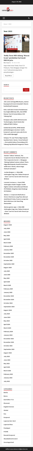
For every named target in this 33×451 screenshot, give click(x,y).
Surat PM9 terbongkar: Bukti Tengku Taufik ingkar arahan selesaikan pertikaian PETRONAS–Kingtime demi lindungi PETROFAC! (16, 186)
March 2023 (7, 371)
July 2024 (7, 314)
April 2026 (7, 239)
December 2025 (9, 253)
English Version (9, 407)
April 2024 (7, 324)
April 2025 (7, 282)
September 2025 (9, 264)
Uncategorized (9, 442)
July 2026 (7, 228)
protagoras (8, 62)
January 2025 (8, 292)
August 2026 (8, 225)
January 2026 (8, 250)
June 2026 (7, 232)
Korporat (7, 417)
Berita (6, 392)
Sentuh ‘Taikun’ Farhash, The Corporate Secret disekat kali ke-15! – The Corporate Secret (16, 158)
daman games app (10, 207)
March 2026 (7, 243)
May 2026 (7, 235)
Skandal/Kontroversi (12, 49)
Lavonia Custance (10, 182)
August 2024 (8, 310)
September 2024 (9, 307)
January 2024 (8, 335)
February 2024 (8, 331)
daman (6, 195)
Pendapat (7, 428)
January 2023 (8, 378)
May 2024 (7, 321)
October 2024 (8, 303)
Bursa (6, 396)
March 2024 (7, 328)
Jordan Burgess (9, 172)
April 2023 (7, 367)
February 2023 (8, 374)
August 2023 (8, 353)
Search (6, 85)
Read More (8, 75)
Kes (5, 414)
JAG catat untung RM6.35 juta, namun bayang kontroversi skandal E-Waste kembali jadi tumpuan (16, 104)
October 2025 (8, 260)
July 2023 (7, 356)
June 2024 (7, 317)
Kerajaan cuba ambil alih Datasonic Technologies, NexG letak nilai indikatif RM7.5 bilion (15, 122)
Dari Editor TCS (9, 399)
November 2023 (9, 342)
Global (6, 410)
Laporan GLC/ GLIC (10, 421)
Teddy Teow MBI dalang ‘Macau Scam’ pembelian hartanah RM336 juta (16, 43)
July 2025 (7, 271)
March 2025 (7, 285)
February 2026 (8, 246)
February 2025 (8, 289)
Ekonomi (7, 403)
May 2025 (7, 278)
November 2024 (9, 299)
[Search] (29, 18)
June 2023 (7, 360)
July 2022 (7, 381)
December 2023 (9, 339)
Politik (6, 431)
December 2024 (9, 296)
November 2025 (9, 257)
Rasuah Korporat (9, 435)
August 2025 (8, 267)
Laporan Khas (8, 424)
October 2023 (8, 346)
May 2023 (7, 363)
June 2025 (7, 275)
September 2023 (9, 349)
